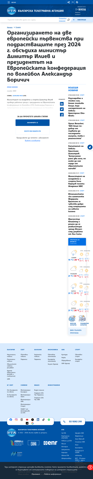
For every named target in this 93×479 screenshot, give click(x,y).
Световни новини (24, 355)
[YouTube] (27, 419)
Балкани (38, 350)
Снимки (24, 385)
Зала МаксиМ (79, 439)
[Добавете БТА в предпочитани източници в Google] (33, 423)
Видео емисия (39, 390)
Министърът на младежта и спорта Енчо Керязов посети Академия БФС (76, 181)
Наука (63, 357)
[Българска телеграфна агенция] (11, 433)
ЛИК (63, 350)
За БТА (63, 433)
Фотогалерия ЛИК (25, 400)
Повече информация (52, 474)
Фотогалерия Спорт (25, 405)
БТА (62, 430)
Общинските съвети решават (11, 366)
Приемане (36, 474)
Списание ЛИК (80, 442)
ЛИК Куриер (65, 363)
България (11, 350)
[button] (68, 2)
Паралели (24, 359)
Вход (82, 9)
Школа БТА (65, 455)
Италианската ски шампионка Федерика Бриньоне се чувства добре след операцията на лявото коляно (77, 203)
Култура (64, 355)
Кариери (64, 452)
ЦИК (8, 379)
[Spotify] (49, 419)
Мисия (63, 444)
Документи (65, 450)
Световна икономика (52, 355)
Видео (36, 385)
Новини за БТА (66, 441)
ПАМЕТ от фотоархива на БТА (25, 411)
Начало (9, 27)
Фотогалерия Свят (25, 396)
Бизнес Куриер (53, 364)
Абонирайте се (32, 122)
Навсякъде (81, 20)
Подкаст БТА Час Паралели (39, 394)
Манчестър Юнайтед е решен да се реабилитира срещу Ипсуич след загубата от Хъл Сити (75, 226)
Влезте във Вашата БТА (32, 131)
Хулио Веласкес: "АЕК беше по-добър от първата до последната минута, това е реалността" (76, 131)
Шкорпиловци (66, 458)
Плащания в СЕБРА (79, 451)
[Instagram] (17, 419)
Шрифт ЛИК (79, 433)
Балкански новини (38, 355)
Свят (22, 350)
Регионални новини (11, 360)
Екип (76, 445)
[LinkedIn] (38, 419)
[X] (33, 419)
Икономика (53, 350)
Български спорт (78, 360)
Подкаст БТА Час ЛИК (38, 399)
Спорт (18, 27)
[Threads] (22, 419)
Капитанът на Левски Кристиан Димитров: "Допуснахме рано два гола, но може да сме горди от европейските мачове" (77, 157)
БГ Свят (10, 385)
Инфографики (54, 385)
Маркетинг (79, 436)
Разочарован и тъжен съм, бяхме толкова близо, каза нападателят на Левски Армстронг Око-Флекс (76, 107)
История (64, 447)
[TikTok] (44, 419)
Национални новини (11, 355)
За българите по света (12, 396)
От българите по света (12, 391)
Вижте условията (32, 140)
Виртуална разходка (65, 437)
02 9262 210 (75, 421)
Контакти (79, 448)
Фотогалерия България (25, 391)
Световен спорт (78, 355)
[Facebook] (11, 419)
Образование (66, 360)
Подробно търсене (62, 19)
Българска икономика (52, 360)
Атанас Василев (12, 87)
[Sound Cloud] (27, 423)
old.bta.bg (78, 455)
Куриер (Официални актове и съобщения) (11, 373)
